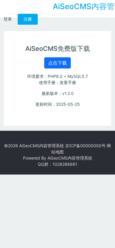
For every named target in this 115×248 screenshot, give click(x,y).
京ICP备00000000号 (85, 145)
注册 (28, 19)
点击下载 (57, 63)
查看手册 (68, 82)
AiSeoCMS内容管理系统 (41, 145)
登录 (8, 18)
